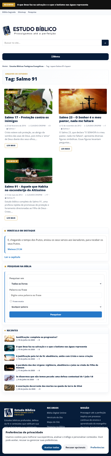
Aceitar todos (51, 447)
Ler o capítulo (12, 257)
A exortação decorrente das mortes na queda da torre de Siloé (49, 386)
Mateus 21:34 (15, 249)
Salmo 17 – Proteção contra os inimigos (27, 119)
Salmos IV (11, 198)
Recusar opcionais (75, 447)
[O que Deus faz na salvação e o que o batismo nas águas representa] (9, 348)
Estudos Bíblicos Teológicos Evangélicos (27, 66)
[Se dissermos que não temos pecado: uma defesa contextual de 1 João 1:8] (9, 378)
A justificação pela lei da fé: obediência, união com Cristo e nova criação (54, 356)
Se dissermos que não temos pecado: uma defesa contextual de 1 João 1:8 (54, 376)
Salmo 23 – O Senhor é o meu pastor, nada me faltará (80, 119)
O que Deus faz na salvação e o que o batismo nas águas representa (52, 4)
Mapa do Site (53, 422)
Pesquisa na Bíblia (56, 426)
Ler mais (11, 145)
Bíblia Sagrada (9, 12)
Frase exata (18, 301)
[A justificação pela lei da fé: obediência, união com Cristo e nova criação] (9, 357)
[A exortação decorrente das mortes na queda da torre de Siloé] (9, 387)
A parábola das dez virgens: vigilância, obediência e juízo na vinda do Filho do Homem (57, 366)
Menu (55, 56)
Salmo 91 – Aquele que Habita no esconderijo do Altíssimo (26, 188)
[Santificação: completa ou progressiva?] (9, 338)
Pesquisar (55, 314)
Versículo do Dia (55, 417)
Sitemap (22, 12)
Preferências (97, 447)
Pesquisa (32, 12)
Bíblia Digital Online (56, 412)
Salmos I (11, 128)
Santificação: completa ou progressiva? (36, 337)
